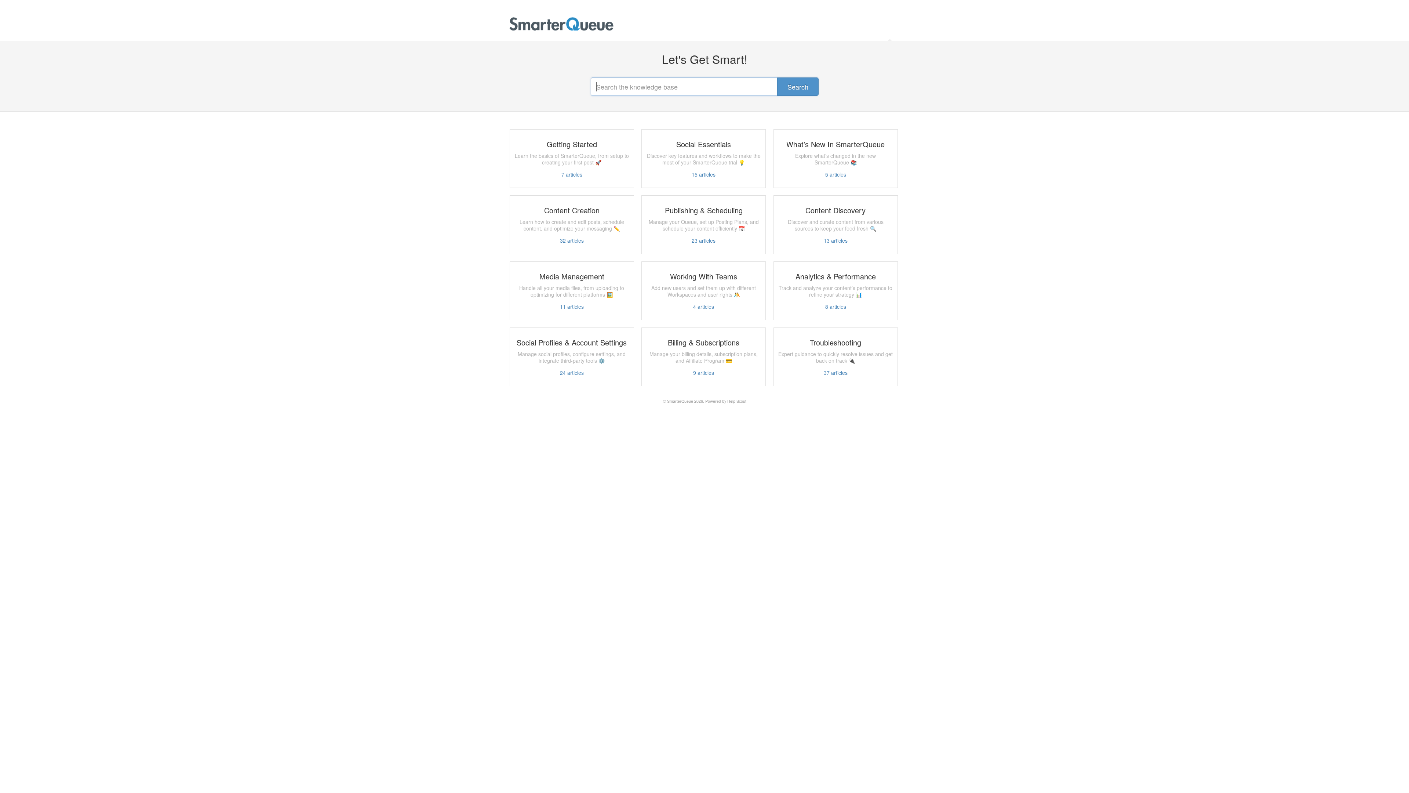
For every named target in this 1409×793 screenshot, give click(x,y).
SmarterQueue (680, 401)
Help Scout (736, 401)
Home (890, 30)
